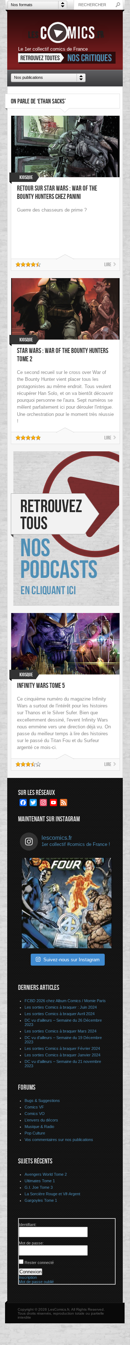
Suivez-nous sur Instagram (71, 959)
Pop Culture (35, 1133)
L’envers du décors (41, 1120)
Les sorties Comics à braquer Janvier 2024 (62, 1055)
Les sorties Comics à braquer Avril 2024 (60, 1014)
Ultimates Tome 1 (40, 1181)
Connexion (31, 1271)
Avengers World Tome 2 (46, 1174)
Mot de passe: (31, 1243)
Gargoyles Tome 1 (41, 1200)
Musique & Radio (39, 1126)
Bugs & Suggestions (42, 1100)
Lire (107, 264)
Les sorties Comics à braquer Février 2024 (62, 1048)
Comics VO (35, 1113)
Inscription (28, 1277)
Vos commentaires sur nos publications (59, 1139)
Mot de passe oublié (36, 1282)
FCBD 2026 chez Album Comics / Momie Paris (65, 1001)
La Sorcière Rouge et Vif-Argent (52, 1194)
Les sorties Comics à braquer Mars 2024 (60, 1031)
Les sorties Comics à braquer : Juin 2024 (61, 1007)
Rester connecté (39, 1262)
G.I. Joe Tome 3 (39, 1187)
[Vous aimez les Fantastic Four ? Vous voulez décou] (67, 903)
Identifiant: (27, 1224)
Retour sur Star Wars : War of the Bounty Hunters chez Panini (57, 192)
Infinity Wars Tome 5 (41, 686)
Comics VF (34, 1107)
